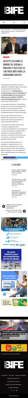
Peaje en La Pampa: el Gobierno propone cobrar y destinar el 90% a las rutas (19, 171)
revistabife (7, 78)
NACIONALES (10, 329)
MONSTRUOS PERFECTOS (13, 378)
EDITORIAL (11, 375)
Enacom (6, 159)
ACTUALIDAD (6, 57)
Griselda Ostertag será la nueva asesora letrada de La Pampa (13, 211)
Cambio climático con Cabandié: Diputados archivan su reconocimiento (14, 206)
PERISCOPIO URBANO (20, 375)
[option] (14, 329)
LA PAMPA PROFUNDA (13, 387)
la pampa (11, 159)
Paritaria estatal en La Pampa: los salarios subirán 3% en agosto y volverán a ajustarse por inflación (19, 182)
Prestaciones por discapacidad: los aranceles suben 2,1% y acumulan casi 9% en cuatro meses (19, 193)
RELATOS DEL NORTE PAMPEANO (13, 384)
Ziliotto (16, 159)
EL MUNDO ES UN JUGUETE (13, 381)
